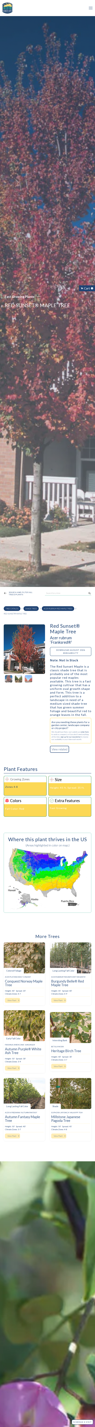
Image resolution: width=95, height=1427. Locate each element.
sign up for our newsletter (70, 737)
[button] (90, 8)
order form (85, 732)
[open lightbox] (24, 649)
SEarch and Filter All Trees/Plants (21, 593)
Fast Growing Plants (19, 296)
